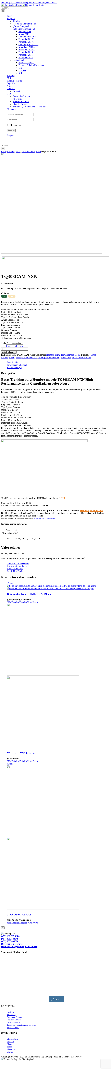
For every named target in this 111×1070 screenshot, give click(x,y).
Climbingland (50, 518)
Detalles (23, 602)
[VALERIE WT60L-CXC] (58, 676)
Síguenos (56, 999)
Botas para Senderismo (48, 357)
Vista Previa (32, 602)
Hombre (50, 355)
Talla (3, 343)
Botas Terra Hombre (81, 357)
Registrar (11, 135)
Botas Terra (66, 357)
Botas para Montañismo (26, 357)
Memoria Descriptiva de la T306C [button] (16, 503)
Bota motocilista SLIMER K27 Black (29, 594)
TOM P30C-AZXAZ (19, 914)
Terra (57, 355)
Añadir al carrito (8, 352)
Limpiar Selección (14, 346)
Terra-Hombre (67, 355)
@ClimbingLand (38, 518)
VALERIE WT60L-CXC (21, 753)
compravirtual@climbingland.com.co (40, 2)
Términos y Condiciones (91, 510)
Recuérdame (16, 125)
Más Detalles (13, 602)
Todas (78, 355)
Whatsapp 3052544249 (12, 2)
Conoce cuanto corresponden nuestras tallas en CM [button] (24, 505)
